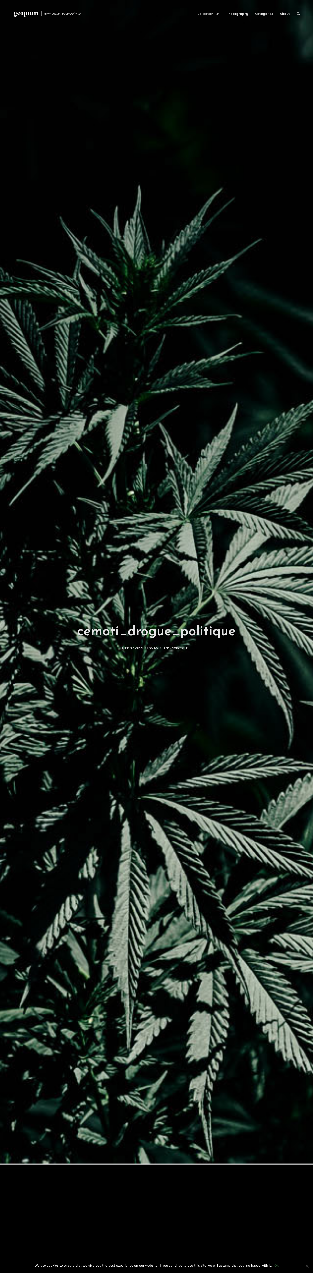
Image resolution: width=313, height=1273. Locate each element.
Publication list (207, 14)
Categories (264, 14)
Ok (276, 1265)
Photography (237, 14)
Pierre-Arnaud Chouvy (141, 648)
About (285, 14)
